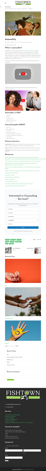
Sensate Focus (30, 248)
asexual (7, 239)
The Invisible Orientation (11, 181)
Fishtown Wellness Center (10, 8)
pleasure (12, 241)
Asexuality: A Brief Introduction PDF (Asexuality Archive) (19, 183)
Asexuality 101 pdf (9, 175)
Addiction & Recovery (10, 416)
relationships (18, 241)
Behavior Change (9, 418)
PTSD (8, 362)
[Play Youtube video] (23, 74)
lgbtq (7, 241)
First (6, 452)
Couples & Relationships (11, 419)
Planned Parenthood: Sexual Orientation (15, 186)
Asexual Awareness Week (11, 173)
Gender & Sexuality (10, 421)
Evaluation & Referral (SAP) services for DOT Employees (19, 422)
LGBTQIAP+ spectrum (29, 50)
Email (6, 455)
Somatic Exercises (11, 364)
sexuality (11, 243)
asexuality (13, 239)
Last (24, 452)
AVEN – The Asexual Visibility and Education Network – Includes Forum (23, 170)
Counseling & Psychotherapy (12, 414)
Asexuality (10, 39)
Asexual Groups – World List (12, 177)
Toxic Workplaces (16, 248)
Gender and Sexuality (22, 8)
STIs (8, 354)
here (29, 57)
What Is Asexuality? (10, 179)
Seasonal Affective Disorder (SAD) (14, 357)
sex (6, 243)
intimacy (18, 239)
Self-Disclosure (10, 359)
